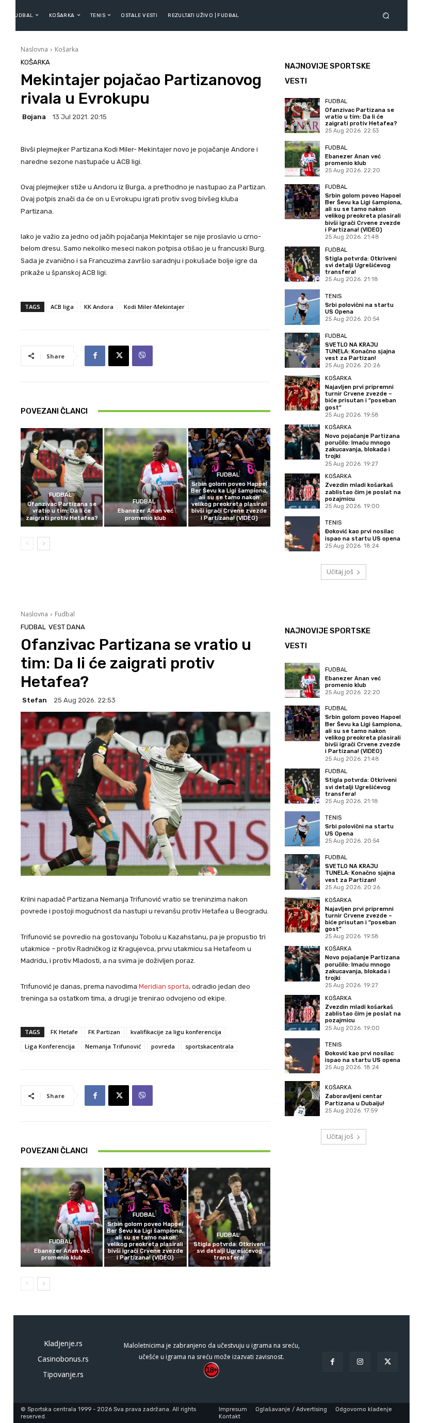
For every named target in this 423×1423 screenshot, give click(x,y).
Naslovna (34, 49)
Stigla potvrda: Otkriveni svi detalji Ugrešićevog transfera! (361, 265)
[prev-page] (27, 543)
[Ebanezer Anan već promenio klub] (145, 477)
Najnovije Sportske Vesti (327, 73)
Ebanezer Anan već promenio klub (145, 514)
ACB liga (62, 306)
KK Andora (98, 306)
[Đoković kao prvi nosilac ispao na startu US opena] (302, 533)
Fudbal (60, 495)
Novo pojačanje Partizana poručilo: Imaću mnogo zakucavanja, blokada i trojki (362, 446)
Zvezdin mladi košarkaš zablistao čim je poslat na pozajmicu (363, 492)
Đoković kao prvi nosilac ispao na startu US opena (362, 535)
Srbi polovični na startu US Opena (359, 308)
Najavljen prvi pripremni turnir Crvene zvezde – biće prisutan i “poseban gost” (360, 397)
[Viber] (142, 356)
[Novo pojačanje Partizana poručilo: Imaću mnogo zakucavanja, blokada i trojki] (302, 442)
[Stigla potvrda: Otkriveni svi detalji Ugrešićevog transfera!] (302, 264)
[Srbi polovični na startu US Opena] (302, 306)
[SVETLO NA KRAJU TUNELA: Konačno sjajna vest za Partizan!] (302, 350)
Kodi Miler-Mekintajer (154, 306)
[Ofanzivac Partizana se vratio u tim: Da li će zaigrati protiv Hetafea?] (62, 477)
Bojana (34, 116)
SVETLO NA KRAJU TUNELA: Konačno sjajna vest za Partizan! (360, 351)
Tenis (333, 296)
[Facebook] (95, 356)
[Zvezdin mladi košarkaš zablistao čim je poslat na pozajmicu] (302, 491)
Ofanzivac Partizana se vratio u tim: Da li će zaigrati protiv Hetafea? (62, 511)
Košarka (66, 49)
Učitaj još (340, 571)
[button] (388, 15)
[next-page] (43, 543)
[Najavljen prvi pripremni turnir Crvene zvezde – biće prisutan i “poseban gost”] (302, 393)
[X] (118, 356)
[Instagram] (360, 1362)
